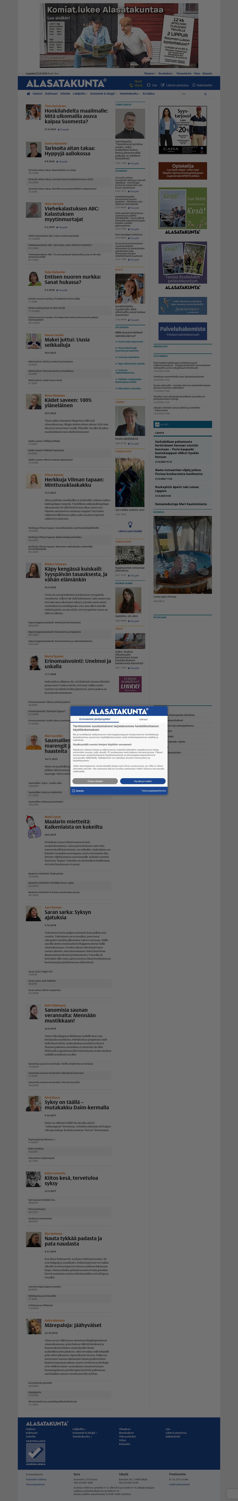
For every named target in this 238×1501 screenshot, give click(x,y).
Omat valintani (95, 781)
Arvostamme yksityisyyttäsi (94, 719)
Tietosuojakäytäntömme (154, 790)
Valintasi (143, 719)
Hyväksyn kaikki (143, 781)
